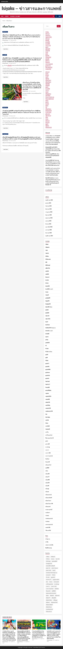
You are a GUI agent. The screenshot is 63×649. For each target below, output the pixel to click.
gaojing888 (47, 298)
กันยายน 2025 (48, 206)
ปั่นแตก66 (47, 62)
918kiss (47, 32)
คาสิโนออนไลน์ (48, 435)
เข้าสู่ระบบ (47, 539)
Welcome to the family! (15, 16)
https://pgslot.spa (49, 98)
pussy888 (47, 42)
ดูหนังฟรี (47, 40)
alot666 (47, 271)
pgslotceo (47, 372)
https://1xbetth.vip (49, 97)
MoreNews (35, 647)
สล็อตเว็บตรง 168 (49, 503)
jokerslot (47, 122)
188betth (47, 247)
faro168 (57, 559)
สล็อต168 (47, 473)
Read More (6, 49)
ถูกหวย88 (47, 444)
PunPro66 (47, 381)
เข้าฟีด (46, 542)
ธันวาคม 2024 (48, 233)
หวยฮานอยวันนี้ (48, 509)
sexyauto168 (48, 408)
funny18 (47, 295)
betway (46, 283)
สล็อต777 (47, 477)
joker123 (47, 33)
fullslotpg (47, 50)
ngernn (46, 336)
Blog (2, 16)
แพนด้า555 (47, 527)
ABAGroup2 (47, 265)
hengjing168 (5, 134)
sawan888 (47, 399)
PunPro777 (47, 384)
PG (46, 345)
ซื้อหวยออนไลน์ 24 (49, 438)
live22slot (47, 324)
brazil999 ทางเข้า (49, 289)
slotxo (46, 92)
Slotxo (46, 423)
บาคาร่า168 (48, 45)
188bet (46, 244)
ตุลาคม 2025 (48, 203)
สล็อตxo (47, 125)
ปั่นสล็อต (47, 459)
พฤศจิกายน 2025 (49, 200)
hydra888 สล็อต (48, 307)
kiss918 (47, 103)
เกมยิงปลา (47, 512)
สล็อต (46, 117)
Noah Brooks (5, 40)
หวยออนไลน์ (48, 69)
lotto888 (47, 333)
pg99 (46, 357)
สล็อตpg (47, 488)
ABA (46, 262)
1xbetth (47, 253)
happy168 (47, 301)
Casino (46, 292)
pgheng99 (47, 48)
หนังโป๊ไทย (47, 95)
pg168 (46, 73)
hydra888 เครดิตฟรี (50, 565)
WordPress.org (48, 548)
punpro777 (48, 65)
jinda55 (47, 75)
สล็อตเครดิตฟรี (48, 497)
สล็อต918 (47, 482)
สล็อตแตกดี (47, 506)
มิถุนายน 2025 (48, 215)
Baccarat (47, 277)
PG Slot (47, 348)
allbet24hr (47, 268)
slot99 (46, 76)
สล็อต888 (9, 65)
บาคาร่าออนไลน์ (49, 64)
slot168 (47, 420)
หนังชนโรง (47, 35)
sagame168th (48, 37)
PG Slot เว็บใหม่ (48, 351)
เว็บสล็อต (47, 521)
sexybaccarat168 (49, 411)
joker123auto (55, 568)
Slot (46, 414)
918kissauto (48, 259)
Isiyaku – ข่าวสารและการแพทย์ (31, 8)
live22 (46, 52)
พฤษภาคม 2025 (48, 218)
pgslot (46, 47)
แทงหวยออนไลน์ (49, 524)
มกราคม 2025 (48, 230)
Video (60, 16)
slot (46, 107)
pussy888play (48, 390)
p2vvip (46, 339)
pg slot (47, 102)
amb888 (47, 274)
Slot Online (47, 417)
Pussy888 (47, 387)
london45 (48, 575)
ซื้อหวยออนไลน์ (48, 67)
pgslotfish (47, 375)
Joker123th (47, 319)
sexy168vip (47, 405)
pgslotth (47, 378)
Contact (7, 16)
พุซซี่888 (47, 468)
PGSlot (46, 360)
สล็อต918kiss (49, 600)
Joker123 (47, 316)
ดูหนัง (46, 53)
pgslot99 (47, 366)
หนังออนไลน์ (48, 57)
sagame (47, 393)
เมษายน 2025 (48, 221)
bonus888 (47, 286)
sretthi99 (47, 426)
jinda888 (4, 54)
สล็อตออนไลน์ (48, 127)
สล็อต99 (47, 485)
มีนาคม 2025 (48, 224)
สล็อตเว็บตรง (5, 31)
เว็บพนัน (47, 515)
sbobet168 (47, 402)
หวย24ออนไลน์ (49, 609)
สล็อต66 (47, 78)
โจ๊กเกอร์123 (48, 115)
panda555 (47, 342)
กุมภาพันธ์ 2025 (48, 227)
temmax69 (47, 429)
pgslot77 (47, 60)
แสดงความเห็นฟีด (49, 545)
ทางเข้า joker (48, 112)
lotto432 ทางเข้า (49, 330)
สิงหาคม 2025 (48, 209)
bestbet (47, 280)
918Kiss (47, 256)
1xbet (46, 250)
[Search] (53, 16)
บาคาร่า (47, 90)
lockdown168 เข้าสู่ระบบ (50, 327)
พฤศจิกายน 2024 (49, 235)
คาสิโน (47, 432)
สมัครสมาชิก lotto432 (51, 593)
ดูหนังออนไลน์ (48, 110)
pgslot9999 (47, 369)
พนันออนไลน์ (48, 465)
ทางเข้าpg (47, 447)
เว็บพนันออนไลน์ (49, 518)
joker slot (47, 113)
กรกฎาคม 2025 (48, 212)
